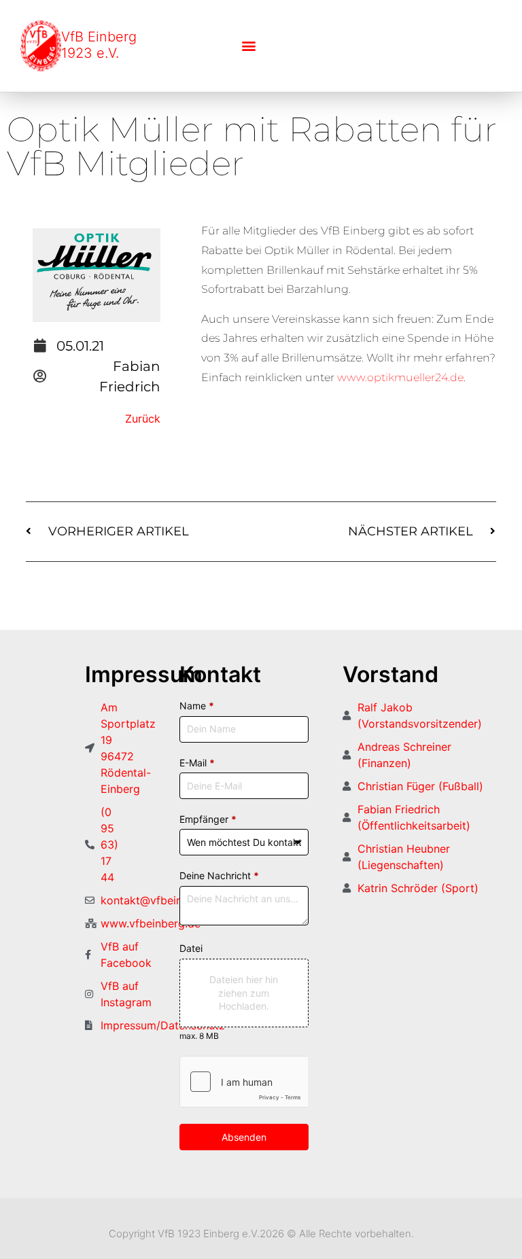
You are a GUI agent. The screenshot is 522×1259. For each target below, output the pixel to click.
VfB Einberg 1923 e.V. (99, 45)
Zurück (142, 418)
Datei (191, 948)
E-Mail (197, 762)
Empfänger (208, 819)
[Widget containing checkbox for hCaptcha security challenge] (243, 1081)
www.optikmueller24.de (399, 377)
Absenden (244, 1137)
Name (196, 705)
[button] (248, 46)
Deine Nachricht (219, 875)
